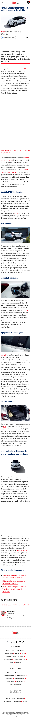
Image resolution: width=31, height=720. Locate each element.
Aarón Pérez (5, 34)
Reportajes (18, 662)
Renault (3, 355)
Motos (14, 656)
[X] (14, 642)
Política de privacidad (9, 676)
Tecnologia (20, 656)
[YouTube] (20, 642)
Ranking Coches (9, 654)
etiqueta (27, 310)
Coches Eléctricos (10, 651)
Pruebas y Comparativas (19, 659)
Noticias (4, 605)
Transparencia (8, 678)
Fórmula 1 (17, 654)
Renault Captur (25, 69)
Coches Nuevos (20, 651)
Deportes (8, 656)
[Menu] (2, 2)
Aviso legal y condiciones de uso (14, 673)
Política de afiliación (19, 678)
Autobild (8, 698)
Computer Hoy (7, 701)
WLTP (16, 213)
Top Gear (25, 701)
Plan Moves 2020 (23, 550)
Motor (3, 32)
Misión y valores (10, 681)
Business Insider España (18, 698)
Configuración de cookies (15, 684)
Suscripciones (19, 681)
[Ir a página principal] (15, 2)
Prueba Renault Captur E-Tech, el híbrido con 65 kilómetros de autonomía (14, 589)
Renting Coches (8, 659)
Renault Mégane (12, 172)
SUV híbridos (13, 605)
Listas (11, 662)
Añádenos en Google (9, 37)
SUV (4, 426)
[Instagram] (23, 642)
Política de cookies (21, 676)
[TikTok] (17, 642)
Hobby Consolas (17, 701)
